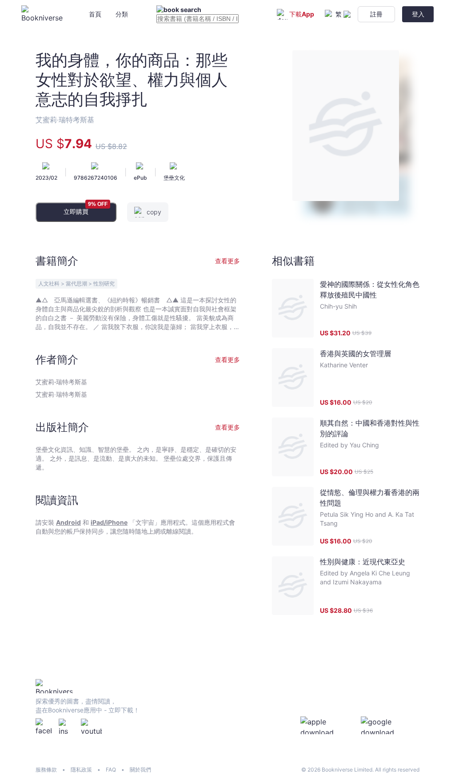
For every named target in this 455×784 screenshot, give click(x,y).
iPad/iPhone (109, 522)
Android (68, 522)
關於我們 (140, 769)
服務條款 (46, 769)
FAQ (111, 769)
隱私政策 (81, 769)
